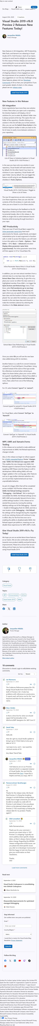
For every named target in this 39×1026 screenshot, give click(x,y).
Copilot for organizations (16, 983)
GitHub (23, 595)
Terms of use (14, 1023)
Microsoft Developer (24, 1005)
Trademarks (21, 1023)
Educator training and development (23, 996)
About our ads (10, 1025)
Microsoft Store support (22, 987)
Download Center (9, 987)
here (21, 773)
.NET (4, 595)
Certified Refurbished (11, 989)
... (35, 9)
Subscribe (8, 946)
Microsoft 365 (32, 1000)
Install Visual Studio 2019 (19, 92)
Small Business (9, 1005)
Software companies (28, 1009)
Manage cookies (5, 1023)
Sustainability (4, 1016)
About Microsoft (14, 1011)
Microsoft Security (13, 1000)
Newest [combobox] (28, 674)
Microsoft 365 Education (26, 994)
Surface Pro (3, 980)
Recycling (3, 1025)
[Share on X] (9, 609)
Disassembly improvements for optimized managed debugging (19, 902)
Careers (6, 1011)
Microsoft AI (4, 1000)
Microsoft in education (13, 991)
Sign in (34, 7)
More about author (8, 658)
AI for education (20, 998)
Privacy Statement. (16, 940)
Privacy (34, 1020)
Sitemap (18, 1020)
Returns (32, 987)
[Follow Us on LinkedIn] (15, 961)
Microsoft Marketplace (14, 1009)
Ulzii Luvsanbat (14, 819)
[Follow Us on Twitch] (24, 961)
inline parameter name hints (12, 231)
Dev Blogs (5, 9)
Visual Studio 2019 (9, 599)
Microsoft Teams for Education (9, 994)
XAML (20, 599)
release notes (17, 87)
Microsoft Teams (21, 1003)
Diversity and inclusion (19, 1014)
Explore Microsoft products (10, 985)
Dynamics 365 (23, 1000)
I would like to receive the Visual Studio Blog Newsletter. (17, 939)
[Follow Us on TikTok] (29, 961)
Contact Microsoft (26, 1020)
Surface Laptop (11, 980)
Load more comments (19, 868)
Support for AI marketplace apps (14, 1007)
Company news (24, 1011)
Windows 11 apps (24, 985)
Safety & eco (29, 1023)
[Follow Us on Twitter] (10, 961)
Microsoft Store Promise (25, 989)
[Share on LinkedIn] (14, 609)
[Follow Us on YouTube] (19, 961)
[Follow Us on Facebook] (5, 961)
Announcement (13, 595)
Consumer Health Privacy (7, 1020)
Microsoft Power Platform (8, 1003)
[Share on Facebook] (3, 609)
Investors (9, 1014)
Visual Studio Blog (16, 9)
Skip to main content (6, 1)
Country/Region (9, 930)
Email (6, 921)
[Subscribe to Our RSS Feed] (5, 967)
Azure (16, 1005)
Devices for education (27, 991)
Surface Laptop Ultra (23, 980)
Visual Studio (7, 585)
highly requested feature (14, 459)
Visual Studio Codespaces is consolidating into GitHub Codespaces (19, 885)
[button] (19, 156)
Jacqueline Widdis (13, 35)
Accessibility (30, 1014)
